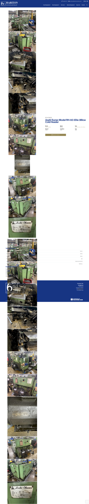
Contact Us (27, 293)
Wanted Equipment (71, 4)
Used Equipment (46, 4)
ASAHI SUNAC (48, 127)
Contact (83, 4)
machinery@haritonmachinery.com (75, 1)
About (26, 292)
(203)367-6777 (65, 1)
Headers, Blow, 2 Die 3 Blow (80, 127)
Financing (27, 288)
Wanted (26, 291)
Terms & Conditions (29, 300)
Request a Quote (56, 134)
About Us (78, 4)
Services (63, 4)
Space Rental (27, 290)
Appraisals (27, 287)
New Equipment (55, 4)
